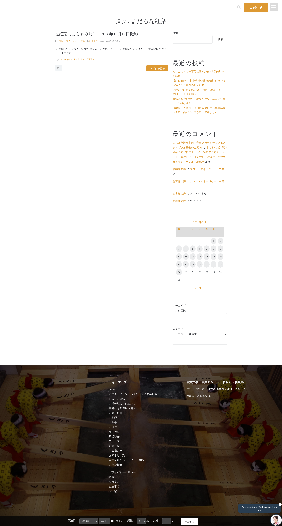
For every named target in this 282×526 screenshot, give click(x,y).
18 (186, 264)
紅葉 (83, 59)
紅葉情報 (93, 41)
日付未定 (118, 521)
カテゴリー (179, 329)
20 (200, 264)
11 (186, 256)
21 (206, 264)
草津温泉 (90, 59)
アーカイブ (179, 305)
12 (193, 256)
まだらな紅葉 (66, 59)
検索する (189, 521)
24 (179, 272)
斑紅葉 (77, 59)
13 (200, 256)
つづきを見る (157, 68)
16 (220, 256)
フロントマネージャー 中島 (71, 41)
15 (213, 256)
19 (193, 264)
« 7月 (198, 287)
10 (179, 256)
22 (213, 264)
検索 (175, 33)
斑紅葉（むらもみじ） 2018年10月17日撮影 (96, 34)
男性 (130, 520)
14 (206, 256)
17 (179, 264)
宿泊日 (71, 520)
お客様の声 (179, 169)
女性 (155, 520)
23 (220, 264)
